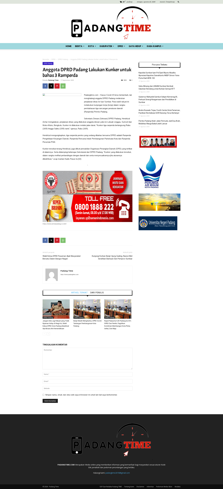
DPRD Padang (63, 59)
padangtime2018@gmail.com (117, 473)
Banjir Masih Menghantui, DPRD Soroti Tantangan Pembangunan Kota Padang (87, 323)
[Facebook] (45, 86)
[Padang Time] (111, 23)
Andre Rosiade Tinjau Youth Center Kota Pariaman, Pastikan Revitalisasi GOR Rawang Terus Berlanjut (159, 111)
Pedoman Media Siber (164, 487)
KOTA (91, 46)
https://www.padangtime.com (69, 274)
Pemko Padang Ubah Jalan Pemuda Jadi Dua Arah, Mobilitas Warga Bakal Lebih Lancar (159, 122)
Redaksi (177, 487)
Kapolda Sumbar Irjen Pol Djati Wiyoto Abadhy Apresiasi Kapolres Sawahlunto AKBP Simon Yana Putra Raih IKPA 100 (159, 75)
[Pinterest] (57, 86)
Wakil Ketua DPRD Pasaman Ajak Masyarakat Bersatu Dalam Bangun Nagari (62, 257)
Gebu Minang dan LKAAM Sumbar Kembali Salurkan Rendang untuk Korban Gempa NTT (157, 87)
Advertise (150, 487)
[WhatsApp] (63, 86)
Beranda (46, 59)
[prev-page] (44, 333)
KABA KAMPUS (154, 46)
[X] (51, 86)
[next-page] (48, 333)
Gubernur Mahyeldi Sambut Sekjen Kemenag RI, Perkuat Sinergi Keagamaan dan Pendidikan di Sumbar (158, 99)
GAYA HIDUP (135, 46)
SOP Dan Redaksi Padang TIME (111, 487)
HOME (68, 46)
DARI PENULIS (97, 293)
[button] (178, 2)
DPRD (120, 46)
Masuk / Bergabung (167, 2)
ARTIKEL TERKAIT (79, 293)
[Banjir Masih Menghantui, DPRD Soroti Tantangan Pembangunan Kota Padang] (87, 309)
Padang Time (53, 80)
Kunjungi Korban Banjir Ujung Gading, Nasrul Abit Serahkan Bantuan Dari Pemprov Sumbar (112, 257)
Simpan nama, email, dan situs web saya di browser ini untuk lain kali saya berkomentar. (81, 395)
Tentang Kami (129, 487)
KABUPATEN (106, 46)
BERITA (78, 46)
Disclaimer (140, 487)
